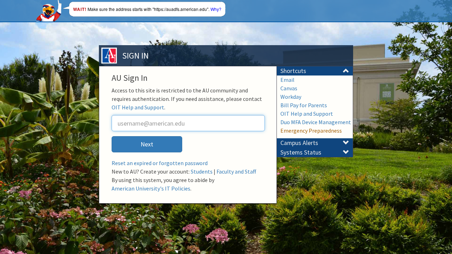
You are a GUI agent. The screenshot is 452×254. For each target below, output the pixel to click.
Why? (215, 9)
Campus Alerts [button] (299, 143)
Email (287, 79)
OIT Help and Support (138, 107)
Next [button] (147, 144)
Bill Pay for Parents (303, 105)
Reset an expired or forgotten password (160, 163)
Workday (290, 96)
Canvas (288, 88)
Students (202, 171)
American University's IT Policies (151, 188)
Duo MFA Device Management (315, 122)
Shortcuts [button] (293, 71)
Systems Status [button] (300, 152)
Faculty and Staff (236, 171)
